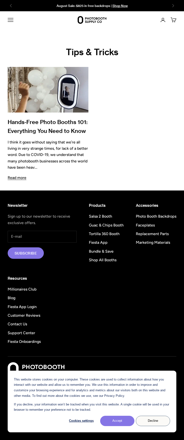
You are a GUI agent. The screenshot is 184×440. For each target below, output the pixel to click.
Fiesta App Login (22, 306)
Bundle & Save (101, 251)
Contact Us (17, 324)
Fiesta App (98, 242)
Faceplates (145, 225)
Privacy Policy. (114, 396)
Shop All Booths (102, 260)
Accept (117, 420)
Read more (17, 177)
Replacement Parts (152, 234)
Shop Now (120, 5)
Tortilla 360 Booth (104, 234)
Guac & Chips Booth (106, 225)
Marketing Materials (153, 242)
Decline (153, 420)
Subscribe (26, 253)
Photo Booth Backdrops (156, 216)
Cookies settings (81, 420)
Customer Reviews (24, 315)
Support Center (21, 333)
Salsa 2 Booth (100, 216)
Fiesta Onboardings (24, 341)
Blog (11, 298)
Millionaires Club (22, 289)
